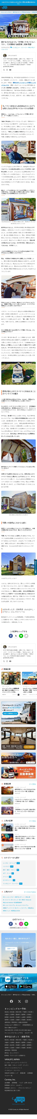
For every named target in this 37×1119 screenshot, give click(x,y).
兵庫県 (12, 1014)
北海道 (29, 1014)
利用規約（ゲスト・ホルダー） (14, 1085)
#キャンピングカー (8, 897)
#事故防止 (31, 908)
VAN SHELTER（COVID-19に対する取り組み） (18, 1030)
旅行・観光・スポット (9, 870)
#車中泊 (17, 897)
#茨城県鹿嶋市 (18, 902)
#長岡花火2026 (15, 910)
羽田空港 (14, 1022)
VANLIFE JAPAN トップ (11, 1073)
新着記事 (22, 1073)
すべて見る (32, 784)
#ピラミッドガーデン (21, 908)
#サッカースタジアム (9, 905)
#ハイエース (6, 899)
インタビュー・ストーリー (20, 47)
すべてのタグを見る (30, 892)
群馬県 (7, 1017)
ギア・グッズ (7, 873)
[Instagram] (26, 1001)
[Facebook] (11, 1001)
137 (21, 883)
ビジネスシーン (7, 880)
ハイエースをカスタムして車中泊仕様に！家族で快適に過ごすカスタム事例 (25, 828)
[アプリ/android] (25, 986)
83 (18, 870)
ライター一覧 (8, 1075)
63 (10, 876)
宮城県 (23, 1019)
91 (12, 873)
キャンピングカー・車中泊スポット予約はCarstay (15, 12)
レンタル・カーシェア (9, 863)
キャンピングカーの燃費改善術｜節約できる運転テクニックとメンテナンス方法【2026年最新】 (10, 690)
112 (18, 863)
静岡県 (29, 1017)
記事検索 (30, 1073)
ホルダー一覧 (29, 1033)
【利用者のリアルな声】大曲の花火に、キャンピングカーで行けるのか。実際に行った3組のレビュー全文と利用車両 (25, 811)
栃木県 (12, 1017)
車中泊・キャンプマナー (12, 1053)
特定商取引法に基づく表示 (12, 1090)
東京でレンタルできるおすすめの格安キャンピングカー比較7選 (25, 847)
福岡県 (23, 1014)
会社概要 (7, 1082)
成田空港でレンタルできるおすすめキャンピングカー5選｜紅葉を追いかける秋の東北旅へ (25, 790)
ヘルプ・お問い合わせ (25, 1082)
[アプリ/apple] (11, 986)
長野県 (7, 1019)
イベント (5, 876)
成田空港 (7, 1022)
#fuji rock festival (8, 902)
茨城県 (18, 1017)
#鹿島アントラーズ (8, 908)
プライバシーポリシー (24, 1088)
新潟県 (29, 1019)
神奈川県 (18, 1012)
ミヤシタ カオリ (12, 55)
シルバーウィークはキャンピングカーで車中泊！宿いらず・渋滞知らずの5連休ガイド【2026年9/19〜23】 (25, 801)
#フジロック (14, 899)
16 (14, 880)
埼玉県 (30, 1012)
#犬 (20, 899)
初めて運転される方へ (11, 1027)
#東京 (23, 899)
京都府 (18, 1019)
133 (12, 866)
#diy (29, 47)
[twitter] (19, 1001)
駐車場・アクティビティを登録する (15, 1055)
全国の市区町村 (22, 1022)
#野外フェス (6, 910)
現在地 (7, 1012)
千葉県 (25, 1012)
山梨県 (23, 1017)
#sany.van (28, 899)
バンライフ (6, 866)
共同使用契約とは (28, 1025)
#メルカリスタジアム (22, 905)
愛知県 (18, 1014)
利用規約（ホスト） (10, 1088)
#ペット (22, 897)
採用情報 (14, 1082)
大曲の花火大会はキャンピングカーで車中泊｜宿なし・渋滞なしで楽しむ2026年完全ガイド (25, 838)
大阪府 (7, 1014)
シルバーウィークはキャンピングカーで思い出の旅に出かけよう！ (18, 2)
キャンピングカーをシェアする (14, 1033)
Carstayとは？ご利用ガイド (12, 1025)
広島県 (12, 1019)
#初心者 (27, 897)
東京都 (12, 1012)
